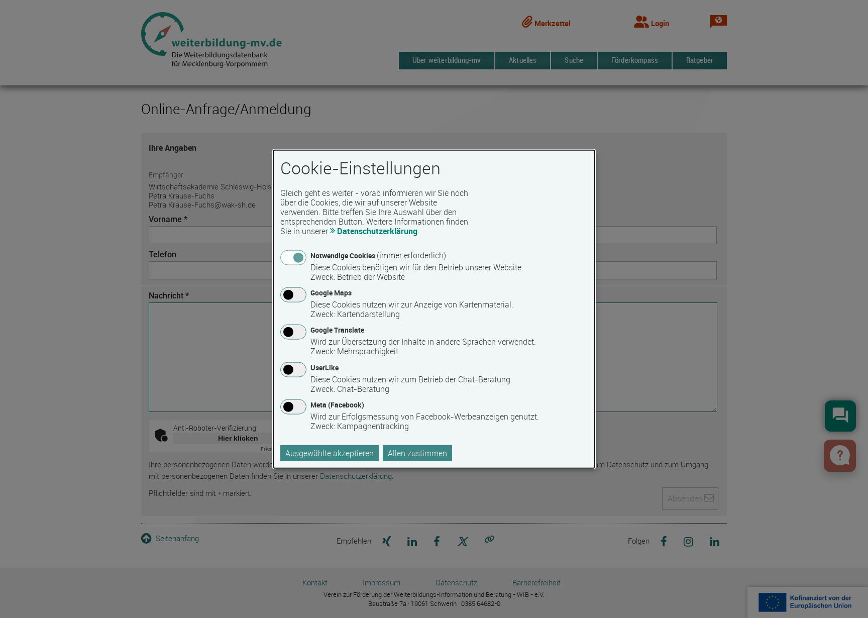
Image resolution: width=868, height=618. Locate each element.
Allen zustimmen (417, 452)
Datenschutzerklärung (377, 231)
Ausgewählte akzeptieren (329, 452)
